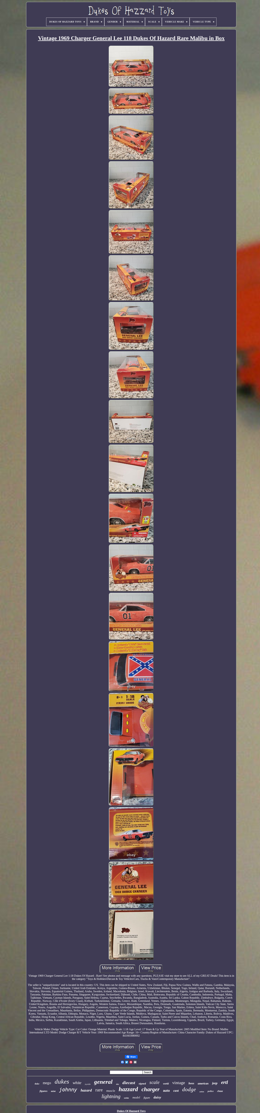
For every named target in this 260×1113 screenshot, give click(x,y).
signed (142, 1083)
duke (37, 1084)
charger (150, 1089)
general (103, 1082)
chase (220, 1091)
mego (47, 1083)
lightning (111, 1096)
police (211, 1091)
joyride (88, 1084)
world (166, 1083)
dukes (62, 1081)
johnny (68, 1090)
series (126, 1098)
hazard (86, 1090)
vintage (178, 1082)
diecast (128, 1082)
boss (191, 1083)
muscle (110, 1090)
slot (117, 1084)
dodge (189, 1089)
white (77, 1083)
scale (154, 1082)
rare (99, 1089)
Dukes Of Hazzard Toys (131, 1110)
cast (176, 1090)
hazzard (128, 1089)
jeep (215, 1083)
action (202, 1092)
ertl (224, 1082)
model (136, 1097)
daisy (157, 1097)
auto (166, 1090)
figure (147, 1097)
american (203, 1083)
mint (53, 1091)
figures (43, 1091)
